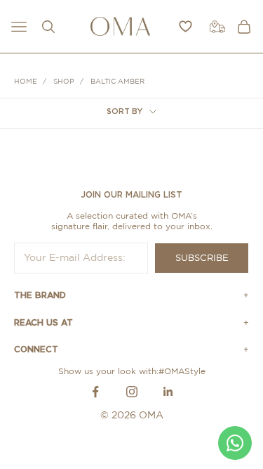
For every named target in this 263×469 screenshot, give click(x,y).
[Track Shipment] (217, 27)
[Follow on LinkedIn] (168, 392)
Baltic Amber (117, 81)
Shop (63, 81)
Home (25, 81)
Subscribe (202, 258)
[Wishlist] (185, 26)
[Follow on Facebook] (95, 392)
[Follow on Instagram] (132, 392)
